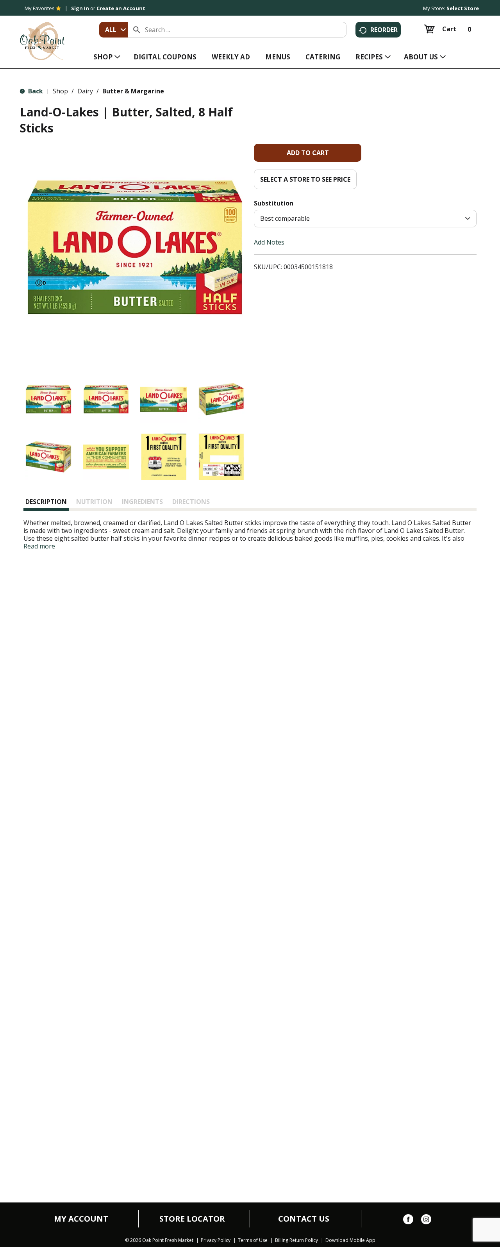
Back (35, 91)
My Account (81, 1219)
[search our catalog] (136, 30)
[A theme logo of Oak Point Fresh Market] (42, 35)
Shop (60, 91)
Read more (39, 546)
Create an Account (120, 8)
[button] (48, 399)
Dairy (85, 91)
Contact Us (303, 1219)
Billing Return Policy (296, 1240)
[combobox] (113, 30)
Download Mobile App (350, 1240)
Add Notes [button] (269, 242)
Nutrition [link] (94, 501)
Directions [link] (191, 501)
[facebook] (408, 1221)
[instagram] (426, 1221)
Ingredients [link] (142, 501)
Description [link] (46, 501)
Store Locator (192, 1219)
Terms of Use (253, 1240)
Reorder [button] (384, 29)
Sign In (80, 8)
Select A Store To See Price (305, 179)
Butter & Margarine (133, 91)
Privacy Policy (215, 1240)
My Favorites (40, 8)
